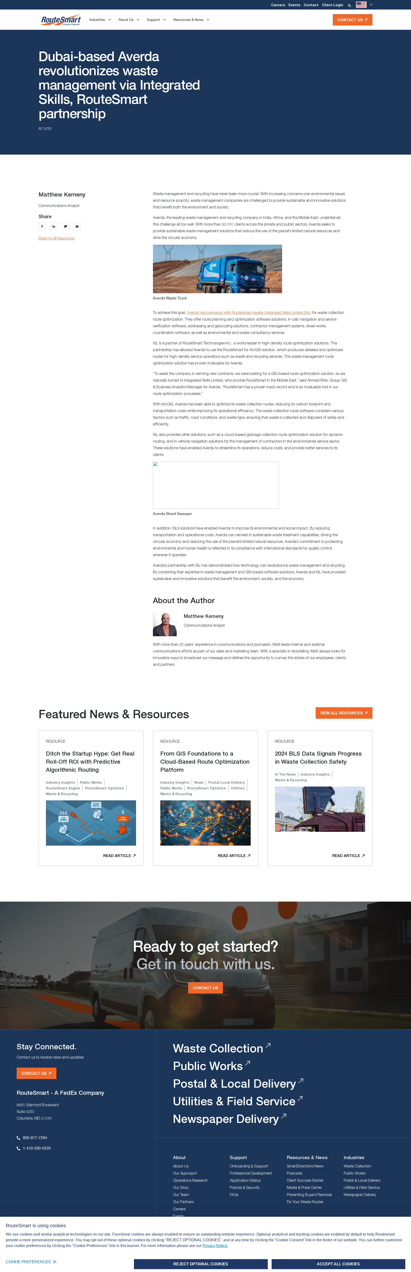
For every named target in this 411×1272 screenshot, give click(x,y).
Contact (311, 5)
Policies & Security (244, 1187)
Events (294, 5)
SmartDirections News (305, 1166)
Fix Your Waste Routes (305, 1202)
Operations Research (190, 1180)
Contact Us (350, 19)
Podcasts (294, 1173)
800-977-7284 (35, 1137)
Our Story (181, 1187)
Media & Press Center (304, 1187)
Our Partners (183, 1202)
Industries (97, 19)
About (179, 1157)
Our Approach (185, 1173)
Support (153, 19)
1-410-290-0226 (37, 1148)
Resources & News (188, 19)
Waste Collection (218, 1048)
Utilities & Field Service (234, 1101)
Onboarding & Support (249, 1166)
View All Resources (341, 713)
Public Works (208, 1066)
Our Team (181, 1194)
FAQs (234, 1194)
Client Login (332, 5)
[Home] (60, 20)
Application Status (245, 1180)
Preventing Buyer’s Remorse (309, 1194)
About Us (126, 19)
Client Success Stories (305, 1180)
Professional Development (251, 1173)
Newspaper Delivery (226, 1119)
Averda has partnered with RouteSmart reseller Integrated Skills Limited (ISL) (249, 312)
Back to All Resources (56, 238)
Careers (278, 5)
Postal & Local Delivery (234, 1083)
